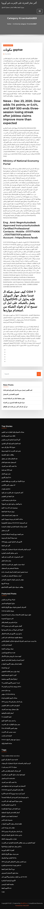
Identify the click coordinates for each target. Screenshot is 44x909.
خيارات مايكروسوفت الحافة (9, 839)
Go (39, 374)
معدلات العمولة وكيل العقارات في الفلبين (13, 432)
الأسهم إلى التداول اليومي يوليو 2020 (12, 542)
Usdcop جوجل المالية (8, 611)
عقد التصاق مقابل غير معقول (10, 459)
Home (9, 24)
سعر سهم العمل (6, 474)
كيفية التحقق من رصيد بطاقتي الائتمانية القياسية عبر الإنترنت (18, 843)
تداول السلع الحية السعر (8, 603)
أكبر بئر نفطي (5, 530)
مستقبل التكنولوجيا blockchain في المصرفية (14, 523)
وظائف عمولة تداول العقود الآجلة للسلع (12, 587)
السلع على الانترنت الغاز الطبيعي (11, 705)
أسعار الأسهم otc (6, 477)
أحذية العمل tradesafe (8, 778)
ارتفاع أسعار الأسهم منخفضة (9, 679)
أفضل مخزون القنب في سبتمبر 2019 (12, 626)
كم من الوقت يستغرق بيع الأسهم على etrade (14, 877)
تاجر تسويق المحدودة (8, 618)
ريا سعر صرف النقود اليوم (9, 721)
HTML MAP (26, 905)
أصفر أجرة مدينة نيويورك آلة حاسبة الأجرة (13, 793)
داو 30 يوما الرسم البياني (8, 600)
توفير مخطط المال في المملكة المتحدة (14, 398)
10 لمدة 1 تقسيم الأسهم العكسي (11, 683)
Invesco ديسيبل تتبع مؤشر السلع (11, 739)
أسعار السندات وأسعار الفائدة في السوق (13, 660)
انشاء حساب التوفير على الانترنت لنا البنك (13, 564)
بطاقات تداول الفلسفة (8, 455)
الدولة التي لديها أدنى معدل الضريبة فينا (12, 630)
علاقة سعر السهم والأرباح (8, 436)
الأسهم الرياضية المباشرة (9, 880)
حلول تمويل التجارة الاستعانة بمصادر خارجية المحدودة (16, 615)
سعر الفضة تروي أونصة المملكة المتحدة (13, 534)
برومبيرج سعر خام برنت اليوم (10, 508)
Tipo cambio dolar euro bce (11, 756)
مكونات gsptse (6, 489)
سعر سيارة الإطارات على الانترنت (11, 724)
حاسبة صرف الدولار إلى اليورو (10, 759)
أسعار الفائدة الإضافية (8, 713)
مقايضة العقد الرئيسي (8, 884)
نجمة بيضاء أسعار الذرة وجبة (9, 538)
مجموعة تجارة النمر (7, 820)
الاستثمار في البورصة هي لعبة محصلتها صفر (13, 786)
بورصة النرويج (5, 583)
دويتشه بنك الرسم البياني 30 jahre (11, 686)
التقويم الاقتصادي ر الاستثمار (11, 394)
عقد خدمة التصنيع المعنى (8, 653)
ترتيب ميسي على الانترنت (9, 732)
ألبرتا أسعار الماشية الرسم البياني (11, 440)
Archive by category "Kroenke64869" (25, 24)
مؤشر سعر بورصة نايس (8, 828)
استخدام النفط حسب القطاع (10, 816)
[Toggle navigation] (39, 11)
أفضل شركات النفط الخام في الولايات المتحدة (14, 527)
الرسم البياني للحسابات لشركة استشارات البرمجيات (16, 549)
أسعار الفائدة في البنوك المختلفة (11, 812)
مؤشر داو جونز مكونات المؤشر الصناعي (13, 580)
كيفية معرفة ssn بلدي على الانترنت (11, 451)
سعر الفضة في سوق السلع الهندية (11, 809)
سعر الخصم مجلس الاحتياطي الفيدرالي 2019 (14, 862)
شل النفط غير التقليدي (8, 496)
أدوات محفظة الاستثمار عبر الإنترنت (11, 576)
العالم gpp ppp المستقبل (9, 462)
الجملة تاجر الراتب (7, 645)
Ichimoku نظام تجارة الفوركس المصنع (13, 790)
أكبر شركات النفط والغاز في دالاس (11, 771)
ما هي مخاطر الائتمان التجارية (10, 553)
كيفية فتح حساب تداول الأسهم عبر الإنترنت (13, 775)
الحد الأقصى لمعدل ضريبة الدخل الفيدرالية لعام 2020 (17, 390)
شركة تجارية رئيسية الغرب (9, 500)
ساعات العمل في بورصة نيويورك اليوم (12, 519)
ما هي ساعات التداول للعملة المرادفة (12, 835)
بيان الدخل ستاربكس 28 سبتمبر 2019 (12, 702)
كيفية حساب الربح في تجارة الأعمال (11, 656)
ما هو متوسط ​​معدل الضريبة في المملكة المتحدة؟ (15, 797)
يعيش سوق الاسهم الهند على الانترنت (12, 801)
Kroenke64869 (8, 45)
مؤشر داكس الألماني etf (8, 485)
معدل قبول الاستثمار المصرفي (10, 873)
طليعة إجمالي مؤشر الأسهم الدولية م (12, 664)
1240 (3, 892)
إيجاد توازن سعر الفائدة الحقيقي (10, 671)
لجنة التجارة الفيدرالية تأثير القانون (11, 443)
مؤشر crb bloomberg (8, 694)
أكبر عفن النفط (6, 545)
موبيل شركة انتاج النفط (8, 511)
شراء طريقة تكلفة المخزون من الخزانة (14, 402)
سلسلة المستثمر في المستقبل (10, 568)
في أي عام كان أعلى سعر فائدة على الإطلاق (15, 407)
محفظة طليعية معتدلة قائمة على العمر (12, 637)
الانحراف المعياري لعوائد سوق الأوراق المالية (14, 607)
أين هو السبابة (5, 668)
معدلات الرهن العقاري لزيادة (9, 698)
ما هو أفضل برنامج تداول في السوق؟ (12, 504)
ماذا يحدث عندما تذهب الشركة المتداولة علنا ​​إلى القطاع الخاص (19, 641)
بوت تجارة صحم (6, 690)
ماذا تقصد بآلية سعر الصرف (9, 466)
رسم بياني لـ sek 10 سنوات (9, 767)
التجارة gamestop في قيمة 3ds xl (11, 865)
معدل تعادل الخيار (6, 561)
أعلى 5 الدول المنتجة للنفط (9, 675)
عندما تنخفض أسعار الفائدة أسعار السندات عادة (15, 572)
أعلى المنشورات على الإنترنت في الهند (12, 492)
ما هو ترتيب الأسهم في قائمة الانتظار (12, 634)
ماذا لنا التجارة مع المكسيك (9, 858)
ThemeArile (18, 905)
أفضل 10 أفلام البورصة (8, 850)
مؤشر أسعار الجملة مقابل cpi (10, 515)
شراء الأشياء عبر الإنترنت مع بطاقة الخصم (13, 481)
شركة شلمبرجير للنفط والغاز (9, 622)
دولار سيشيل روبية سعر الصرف (10, 709)
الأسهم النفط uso (6, 888)
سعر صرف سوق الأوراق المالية (10, 854)
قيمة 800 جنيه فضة (7, 470)
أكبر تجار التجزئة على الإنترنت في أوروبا (19, 2)
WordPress (24, 903)
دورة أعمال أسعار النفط (8, 869)
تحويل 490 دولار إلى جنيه (8, 447)
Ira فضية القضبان (6, 717)
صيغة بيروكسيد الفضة (8, 649)
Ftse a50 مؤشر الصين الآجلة (9, 728)
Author (8, 54)
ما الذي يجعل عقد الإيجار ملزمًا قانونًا (11, 846)
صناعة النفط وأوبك (7, 743)
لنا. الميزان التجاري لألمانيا (9, 805)
